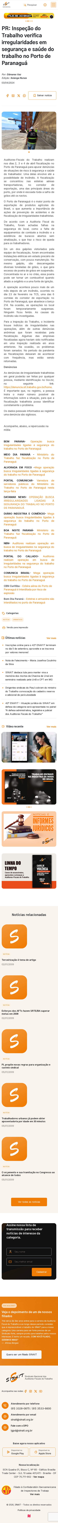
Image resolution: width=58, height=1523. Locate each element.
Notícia (6, 619)
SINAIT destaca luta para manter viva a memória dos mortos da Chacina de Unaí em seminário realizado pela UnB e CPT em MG (29, 676)
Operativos (17, 619)
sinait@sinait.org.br (22, 1416)
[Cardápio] (53, 5)
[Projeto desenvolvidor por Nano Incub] (29, 1512)
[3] (32, 21)
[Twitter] (35, 1388)
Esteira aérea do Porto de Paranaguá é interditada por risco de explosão (28, 589)
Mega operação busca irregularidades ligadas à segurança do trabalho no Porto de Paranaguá (29, 471)
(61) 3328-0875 (20, 1405)
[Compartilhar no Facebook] (7, 95)
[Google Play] (15, 1448)
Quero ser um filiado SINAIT (21, 1351)
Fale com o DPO (19, 1422)
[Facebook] (25, 1388)
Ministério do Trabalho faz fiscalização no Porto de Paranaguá (29, 458)
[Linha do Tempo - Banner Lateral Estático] (29, 871)
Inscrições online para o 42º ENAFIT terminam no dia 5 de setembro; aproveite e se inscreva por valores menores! (30, 649)
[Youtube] (40, 1388)
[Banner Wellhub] (29, 16)
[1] (28, 21)
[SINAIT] (6, 4)
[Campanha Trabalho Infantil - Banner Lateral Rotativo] (29, 787)
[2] (30, 21)
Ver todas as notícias (29, 1201)
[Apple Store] (43, 1448)
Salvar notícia (44, 95)
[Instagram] (30, 1388)
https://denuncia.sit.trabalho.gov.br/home (28, 387)
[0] (26, 21)
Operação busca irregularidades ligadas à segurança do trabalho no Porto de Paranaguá (29, 445)
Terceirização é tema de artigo (19, 960)
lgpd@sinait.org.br (21, 1427)
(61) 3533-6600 (41, 1405)
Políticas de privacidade (29, 1507)
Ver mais (51, 638)
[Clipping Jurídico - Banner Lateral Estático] (29, 829)
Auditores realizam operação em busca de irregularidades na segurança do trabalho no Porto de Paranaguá (29, 547)
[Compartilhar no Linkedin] (13, 95)
